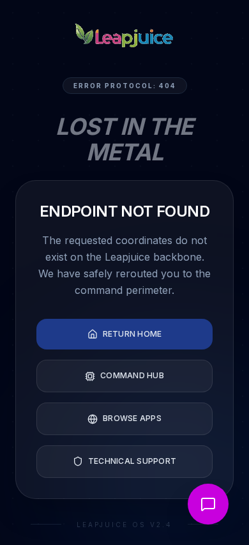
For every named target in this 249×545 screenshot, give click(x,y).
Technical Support (132, 461)
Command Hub (132, 375)
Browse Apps (132, 418)
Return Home (132, 334)
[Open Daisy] (208, 504)
